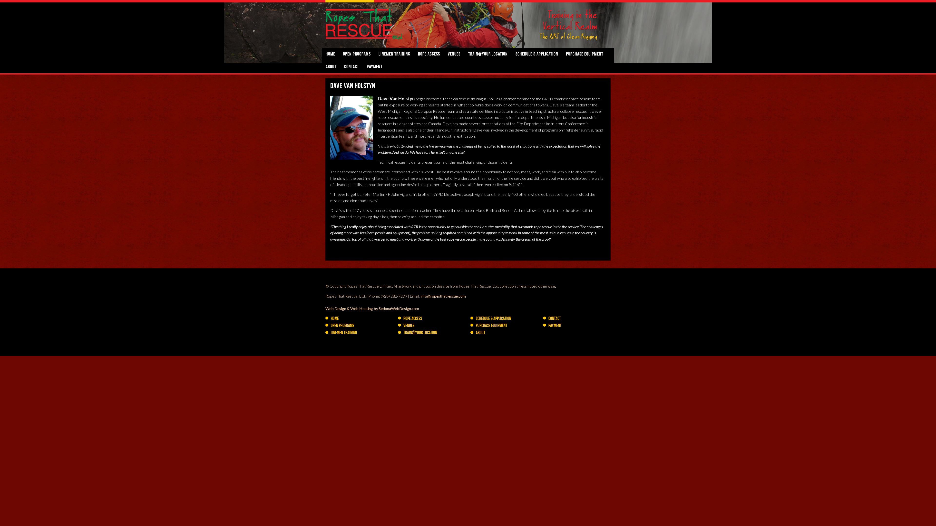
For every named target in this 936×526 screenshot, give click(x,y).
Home (330, 54)
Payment (374, 67)
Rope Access (429, 54)
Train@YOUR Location (488, 54)
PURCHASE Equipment (584, 54)
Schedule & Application (537, 54)
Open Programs (357, 54)
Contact (351, 67)
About (331, 67)
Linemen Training (394, 54)
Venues (454, 54)
